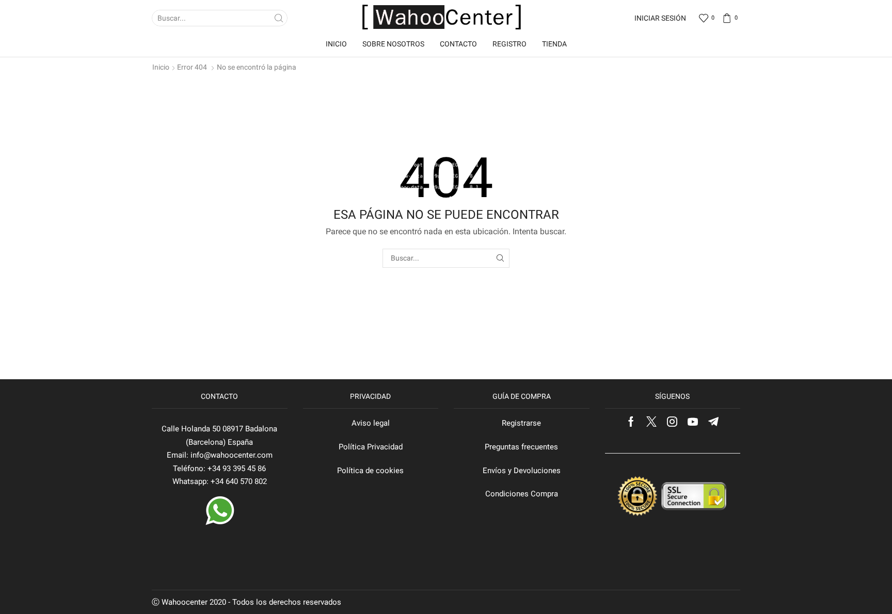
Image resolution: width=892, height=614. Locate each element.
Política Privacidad (371, 446)
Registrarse (521, 423)
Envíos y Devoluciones (522, 470)
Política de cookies (370, 470)
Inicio (336, 44)
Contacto (458, 44)
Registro (509, 44)
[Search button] (279, 18)
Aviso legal (371, 423)
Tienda (554, 44)
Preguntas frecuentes (521, 446)
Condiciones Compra (521, 493)
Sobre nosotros (393, 44)
